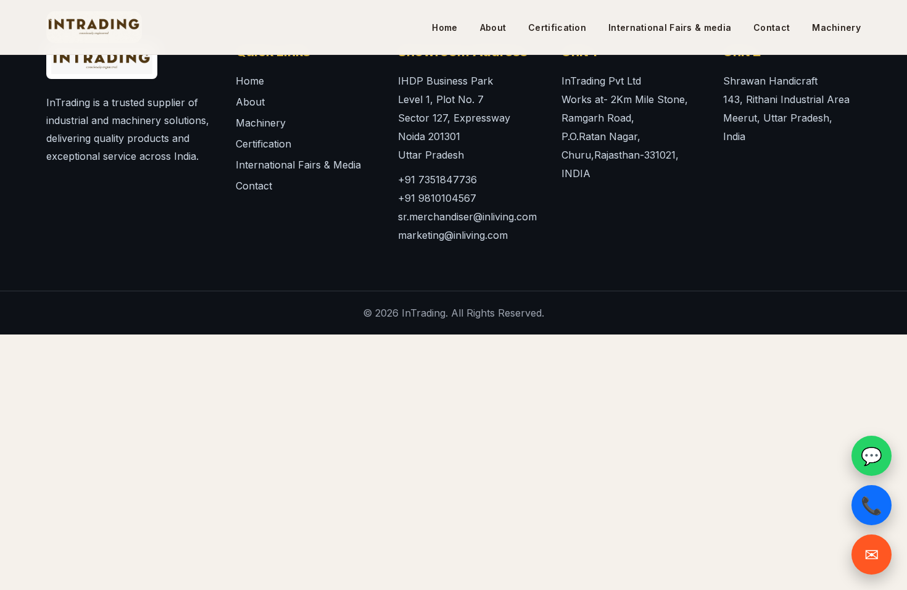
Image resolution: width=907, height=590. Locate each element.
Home (250, 81)
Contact (254, 186)
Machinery (261, 123)
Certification (263, 144)
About (250, 102)
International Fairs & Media (298, 165)
